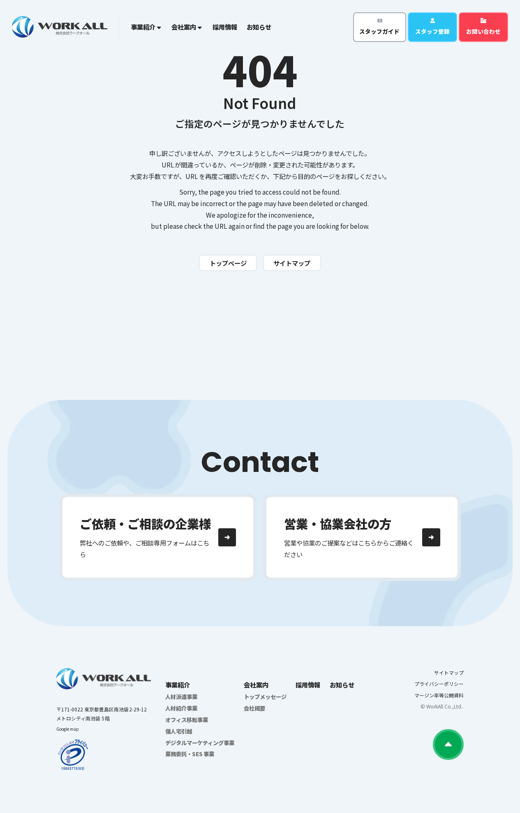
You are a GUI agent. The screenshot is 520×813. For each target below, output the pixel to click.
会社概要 (254, 708)
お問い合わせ (483, 31)
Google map (67, 729)
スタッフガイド (379, 31)
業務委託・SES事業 (189, 754)
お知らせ (259, 26)
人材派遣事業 (181, 696)
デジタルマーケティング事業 (199, 743)
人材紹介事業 (181, 708)
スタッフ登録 (432, 31)
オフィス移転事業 (186, 719)
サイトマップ (449, 672)
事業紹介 (177, 684)
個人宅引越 (178, 731)
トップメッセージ (265, 696)
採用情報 (225, 26)
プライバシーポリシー (439, 683)
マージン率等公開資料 (439, 695)
